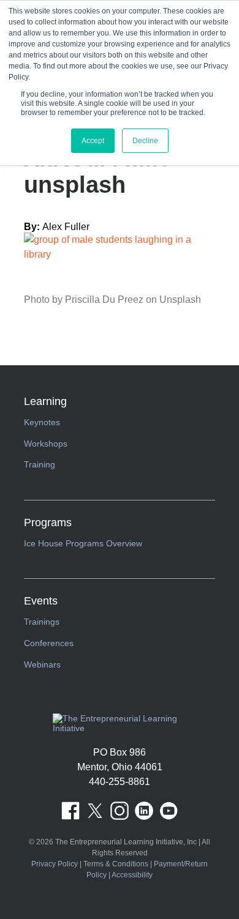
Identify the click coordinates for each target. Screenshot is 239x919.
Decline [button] (145, 140)
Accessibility (132, 875)
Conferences (49, 643)
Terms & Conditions (115, 864)
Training (39, 464)
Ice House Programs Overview (83, 543)
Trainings (41, 622)
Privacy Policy (54, 864)
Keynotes (42, 422)
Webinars (42, 664)
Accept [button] (93, 140)
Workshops (45, 443)
